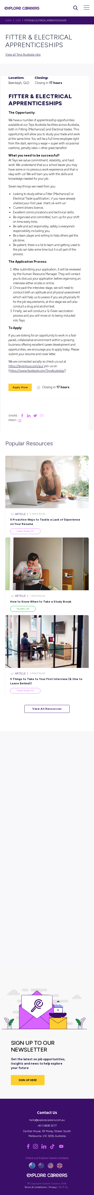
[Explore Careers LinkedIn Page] (45, 1148)
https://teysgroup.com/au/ (25, 366)
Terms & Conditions (36, 1187)
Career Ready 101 (25, 531)
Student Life (23, 608)
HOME (8, 20)
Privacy (53, 1187)
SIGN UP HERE (28, 1080)
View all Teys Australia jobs (22, 54)
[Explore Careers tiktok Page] (54, 1148)
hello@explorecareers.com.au (47, 1120)
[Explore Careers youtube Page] (62, 1148)
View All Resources (47, 708)
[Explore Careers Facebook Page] (30, 1148)
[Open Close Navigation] (86, 8)
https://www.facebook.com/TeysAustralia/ (37, 371)
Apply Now (20, 387)
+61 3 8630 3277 (47, 1125)
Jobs (18, 20)
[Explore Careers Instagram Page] (37, 1148)
